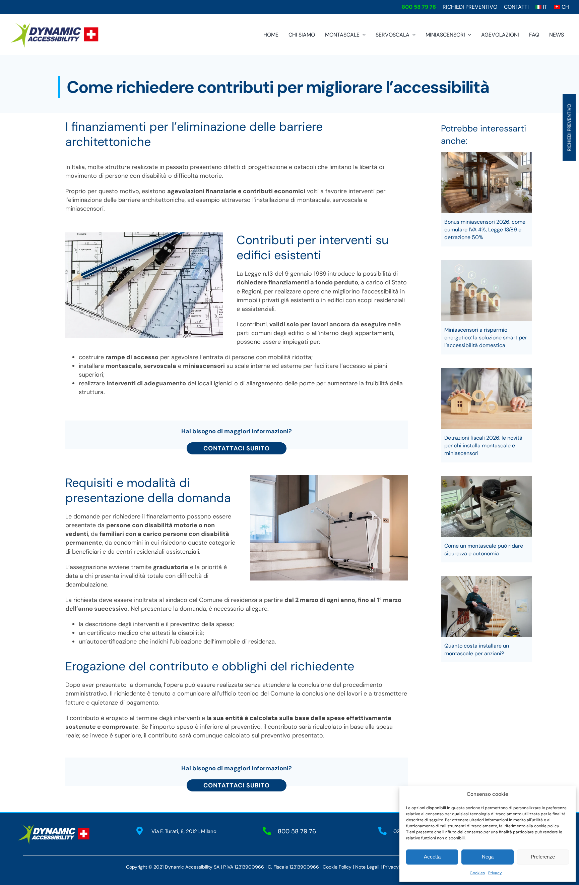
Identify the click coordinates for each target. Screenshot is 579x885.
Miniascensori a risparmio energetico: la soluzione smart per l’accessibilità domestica (485, 337)
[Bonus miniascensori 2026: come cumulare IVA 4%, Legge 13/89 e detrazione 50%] (486, 182)
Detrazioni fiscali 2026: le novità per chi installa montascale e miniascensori (483, 445)
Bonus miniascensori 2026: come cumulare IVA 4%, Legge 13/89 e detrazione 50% (484, 229)
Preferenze (543, 857)
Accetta (432, 857)
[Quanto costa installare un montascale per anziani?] (486, 606)
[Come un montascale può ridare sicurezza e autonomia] (486, 506)
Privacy (495, 873)
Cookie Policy (337, 867)
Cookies (477, 873)
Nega (488, 857)
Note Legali (367, 867)
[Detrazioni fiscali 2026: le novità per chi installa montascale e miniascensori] (486, 398)
